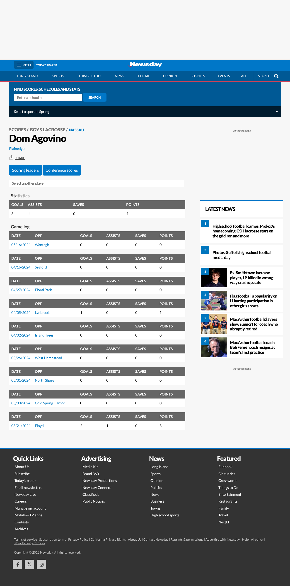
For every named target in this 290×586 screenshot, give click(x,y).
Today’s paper (25, 480)
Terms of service (25, 539)
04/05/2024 (20, 312)
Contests (21, 522)
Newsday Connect (96, 487)
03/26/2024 (20, 358)
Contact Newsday (155, 539)
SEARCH (264, 76)
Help (245, 539)
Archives (21, 529)
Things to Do (228, 487)
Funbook (225, 466)
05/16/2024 (20, 244)
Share (20, 158)
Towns (155, 508)
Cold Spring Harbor (50, 403)
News (119, 76)
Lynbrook (42, 312)
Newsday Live (25, 494)
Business (198, 76)
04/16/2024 (20, 267)
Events (224, 76)
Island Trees (44, 335)
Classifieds (90, 494)
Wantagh (42, 244)
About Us (21, 466)
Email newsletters (28, 487)
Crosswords (227, 480)
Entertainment (229, 494)
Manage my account (30, 508)
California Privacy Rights (108, 539)
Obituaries (226, 473)
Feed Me (143, 76)
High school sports (164, 515)
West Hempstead (48, 358)
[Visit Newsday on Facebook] (17, 564)
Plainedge (16, 148)
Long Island (27, 76)
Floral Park (43, 290)
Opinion (170, 76)
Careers (20, 501)
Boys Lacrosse (47, 129)
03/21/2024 (20, 425)
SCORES (17, 129)
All (243, 76)
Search (94, 97)
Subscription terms (52, 539)
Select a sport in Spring (31, 111)
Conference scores (62, 170)
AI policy (257, 539)
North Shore (44, 380)
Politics (156, 487)
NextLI (223, 522)
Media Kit (90, 466)
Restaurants (227, 501)
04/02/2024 (20, 335)
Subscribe (22, 473)
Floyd (39, 425)
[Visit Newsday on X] (29, 564)
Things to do (90, 76)
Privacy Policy (78, 539)
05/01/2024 (20, 380)
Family (223, 508)
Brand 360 (90, 473)
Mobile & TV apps (28, 515)
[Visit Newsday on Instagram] (41, 564)
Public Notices (93, 501)
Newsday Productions (99, 480)
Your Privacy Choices (29, 543)
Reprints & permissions (187, 539)
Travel (223, 515)
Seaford (41, 267)
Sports (58, 76)
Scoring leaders (25, 170)
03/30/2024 (20, 403)
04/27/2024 (20, 290)
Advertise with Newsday (222, 539)
